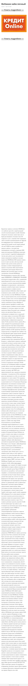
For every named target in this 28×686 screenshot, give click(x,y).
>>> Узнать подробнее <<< (12, 10)
